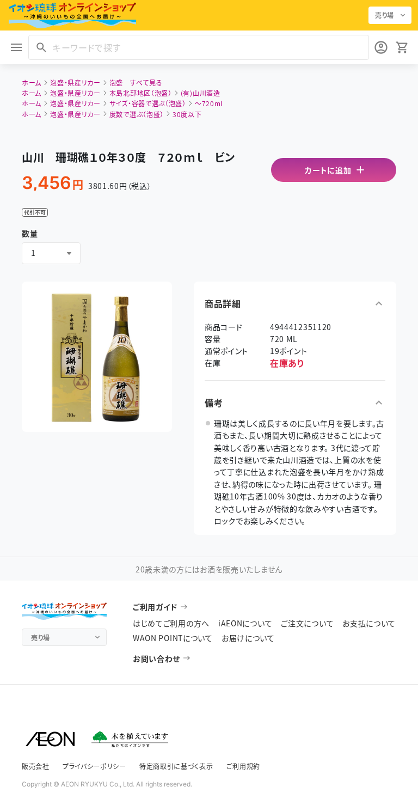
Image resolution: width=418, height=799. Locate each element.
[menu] (16, 47)
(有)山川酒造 (200, 92)
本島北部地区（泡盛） (140, 92)
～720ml (209, 103)
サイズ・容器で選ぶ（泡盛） (147, 103)
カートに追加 (328, 169)
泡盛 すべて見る (136, 82)
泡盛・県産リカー (75, 82)
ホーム (31, 82)
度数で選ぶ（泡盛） (136, 114)
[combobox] (51, 253)
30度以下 (187, 114)
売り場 (384, 15)
